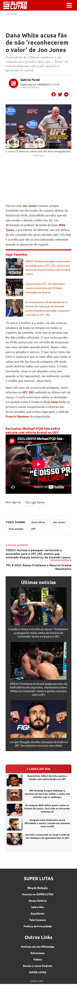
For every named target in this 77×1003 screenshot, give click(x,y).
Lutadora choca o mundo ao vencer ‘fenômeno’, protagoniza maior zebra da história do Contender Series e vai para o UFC (38, 632)
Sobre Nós (37, 907)
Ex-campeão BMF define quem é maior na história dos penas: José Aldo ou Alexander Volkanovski (47, 808)
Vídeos (37, 959)
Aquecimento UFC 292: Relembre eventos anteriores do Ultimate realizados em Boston (45, 288)
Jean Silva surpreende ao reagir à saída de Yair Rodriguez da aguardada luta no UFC (47, 836)
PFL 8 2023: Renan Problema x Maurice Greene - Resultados (38, 566)
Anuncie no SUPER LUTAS (37, 894)
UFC (33, 528)
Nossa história (38, 900)
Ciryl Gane (50, 402)
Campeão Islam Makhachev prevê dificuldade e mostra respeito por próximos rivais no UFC (47, 823)
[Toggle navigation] (69, 5)
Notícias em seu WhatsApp (37, 946)
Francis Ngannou (17, 416)
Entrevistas (37, 953)
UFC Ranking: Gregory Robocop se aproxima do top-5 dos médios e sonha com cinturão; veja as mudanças (47, 793)
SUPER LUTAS (37, 972)
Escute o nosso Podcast (37, 965)
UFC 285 (28, 392)
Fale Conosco (37, 919)
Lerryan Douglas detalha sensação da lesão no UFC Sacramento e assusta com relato (38, 743)
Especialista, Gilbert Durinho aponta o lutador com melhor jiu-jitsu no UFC (47, 777)
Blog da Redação (37, 887)
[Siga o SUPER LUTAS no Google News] (28, 505)
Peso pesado (16, 528)
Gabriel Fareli (30, 80)
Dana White (38, 522)
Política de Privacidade (38, 926)
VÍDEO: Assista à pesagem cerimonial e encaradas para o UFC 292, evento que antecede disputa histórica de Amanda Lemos (38, 553)
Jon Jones (30, 206)
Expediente (37, 913)
